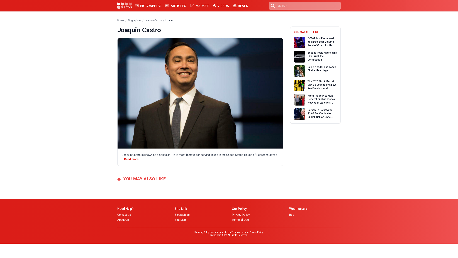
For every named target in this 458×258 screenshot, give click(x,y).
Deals (243, 6)
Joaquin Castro (153, 20)
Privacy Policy (241, 214)
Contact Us (124, 214)
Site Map (180, 219)
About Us (123, 219)
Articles (178, 6)
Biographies (150, 6)
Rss (291, 214)
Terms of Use (240, 219)
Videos (223, 6)
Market (202, 6)
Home (120, 20)
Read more (131, 159)
